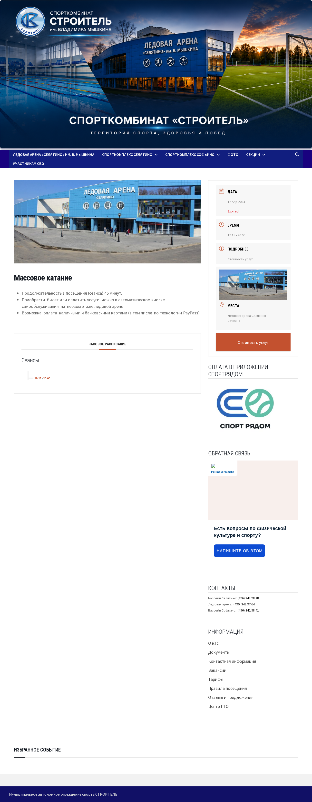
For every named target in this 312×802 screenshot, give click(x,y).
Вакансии (217, 670)
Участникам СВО (28, 163)
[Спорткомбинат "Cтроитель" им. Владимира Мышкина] (156, 75)
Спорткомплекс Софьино (189, 154)
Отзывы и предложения (231, 697)
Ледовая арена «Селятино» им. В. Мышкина (53, 154)
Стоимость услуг (240, 259)
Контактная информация (232, 661)
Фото (232, 154)
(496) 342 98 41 (248, 610)
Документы (219, 652)
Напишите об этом (240, 551)
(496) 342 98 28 (248, 598)
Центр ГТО (218, 706)
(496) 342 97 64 (244, 604)
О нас (213, 643)
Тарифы (215, 679)
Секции (253, 154)
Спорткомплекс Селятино (127, 154)
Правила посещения (227, 688)
